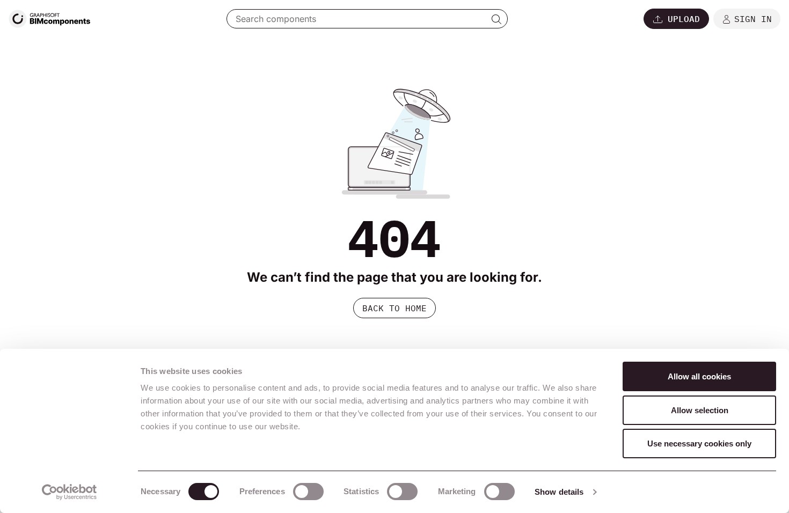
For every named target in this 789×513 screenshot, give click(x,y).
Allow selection (699, 410)
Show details (559, 491)
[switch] (308, 491)
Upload (684, 18)
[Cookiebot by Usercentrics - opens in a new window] (69, 492)
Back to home (394, 308)
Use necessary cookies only (699, 443)
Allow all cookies (699, 376)
